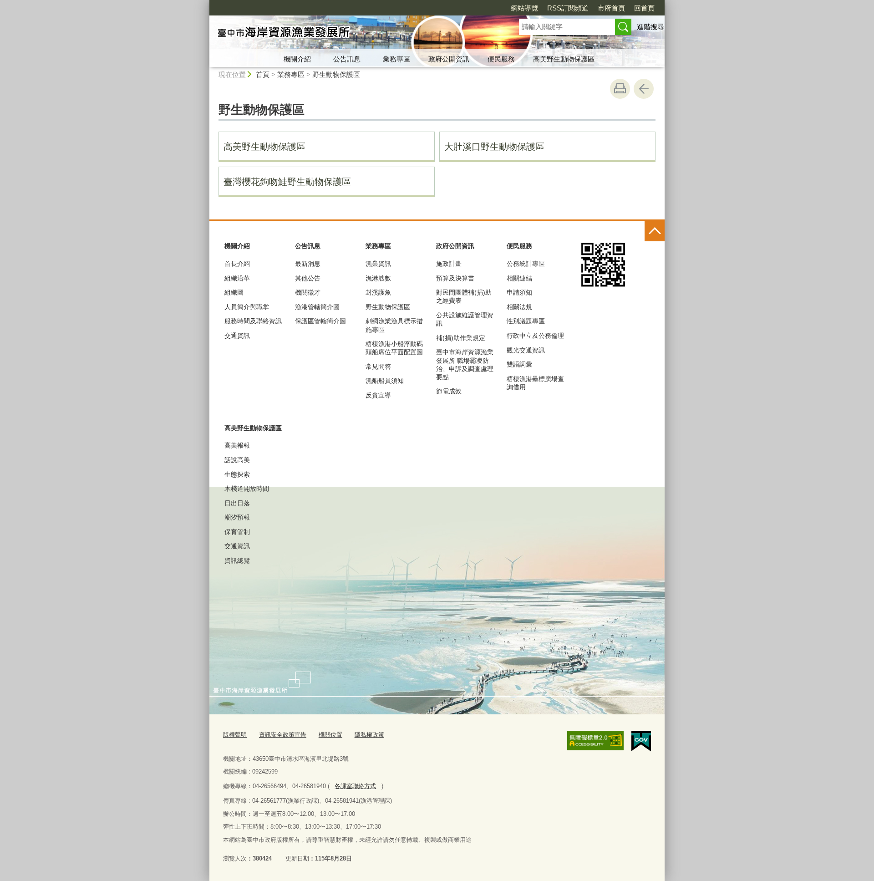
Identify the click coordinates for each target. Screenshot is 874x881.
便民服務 (501, 59)
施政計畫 (449, 263)
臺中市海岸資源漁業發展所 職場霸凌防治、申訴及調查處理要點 (464, 364)
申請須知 (519, 292)
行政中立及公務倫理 (535, 335)
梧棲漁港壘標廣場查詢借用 (535, 383)
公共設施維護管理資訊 (464, 319)
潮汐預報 (237, 517)
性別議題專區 (526, 321)
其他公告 (307, 278)
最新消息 (307, 263)
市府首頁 (611, 8)
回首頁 (644, 8)
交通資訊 (237, 335)
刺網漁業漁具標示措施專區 (394, 325)
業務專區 (396, 59)
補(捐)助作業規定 (460, 337)
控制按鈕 (655, 231)
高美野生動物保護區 (564, 59)
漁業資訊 (378, 263)
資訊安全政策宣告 (282, 734)
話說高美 (237, 459)
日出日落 (237, 503)
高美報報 (237, 445)
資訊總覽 (237, 560)
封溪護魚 (378, 292)
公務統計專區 (526, 263)
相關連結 (519, 278)
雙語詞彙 (519, 364)
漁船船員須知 (385, 380)
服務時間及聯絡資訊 (253, 321)
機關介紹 (297, 59)
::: (205, 4)
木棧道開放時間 (246, 488)
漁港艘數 (378, 278)
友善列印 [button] (620, 89)
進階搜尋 (650, 27)
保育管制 (237, 531)
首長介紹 (237, 263)
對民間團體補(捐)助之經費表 (464, 296)
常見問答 (378, 366)
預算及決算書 (455, 278)
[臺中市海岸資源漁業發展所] (353, 33)
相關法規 (519, 307)
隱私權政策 (369, 734)
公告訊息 (347, 59)
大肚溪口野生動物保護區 (494, 147)
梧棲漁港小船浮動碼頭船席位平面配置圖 (394, 348)
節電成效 (449, 391)
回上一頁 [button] (644, 89)
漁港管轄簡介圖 (317, 307)
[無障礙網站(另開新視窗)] (595, 741)
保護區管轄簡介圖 (320, 321)
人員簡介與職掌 (246, 307)
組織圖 (234, 292)
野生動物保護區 (336, 74)
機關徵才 (307, 292)
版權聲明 (235, 734)
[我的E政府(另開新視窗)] (641, 741)
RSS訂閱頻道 (568, 8)
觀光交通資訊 (526, 350)
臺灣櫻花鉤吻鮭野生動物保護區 (287, 182)
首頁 (262, 74)
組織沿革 (237, 278)
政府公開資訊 (448, 59)
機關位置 (330, 734)
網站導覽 (524, 8)
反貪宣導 (378, 395)
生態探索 (237, 474)
